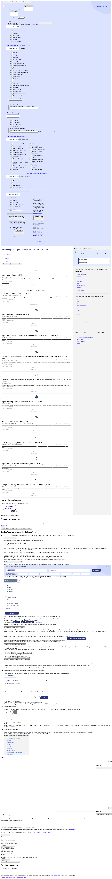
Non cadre (15, 202)
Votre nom (11, 848)
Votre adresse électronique (7, 851)
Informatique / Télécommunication (37, 146)
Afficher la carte (12, 263)
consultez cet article (37, 213)
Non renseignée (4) (17, 204)
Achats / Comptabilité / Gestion (20, 144)
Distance (6, 261)
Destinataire (3, 845)
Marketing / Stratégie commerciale (37, 152)
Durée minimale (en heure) (16, 130)
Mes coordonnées (55, 875)
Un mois (15, 39)
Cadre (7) (15, 200)
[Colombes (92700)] (14, 11)
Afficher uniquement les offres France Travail (23, 24)
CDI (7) (15, 52)
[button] (37, 277)
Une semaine (16, 35)
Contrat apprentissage (18, 63)
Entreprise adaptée (37, 215)
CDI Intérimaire (17, 59)
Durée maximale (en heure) (29, 130)
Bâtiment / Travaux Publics (19, 150)
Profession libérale (17, 95)
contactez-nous (72, 829)
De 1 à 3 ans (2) (17, 183)
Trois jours (15, 33)
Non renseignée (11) (18, 124)
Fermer (2, 527)
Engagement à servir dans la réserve (21, 85)
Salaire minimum (12, 209)
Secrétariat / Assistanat (37, 159)
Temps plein (16, 120)
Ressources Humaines (37, 155)
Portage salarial (17, 91)
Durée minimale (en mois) (16, 106)
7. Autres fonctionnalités (9, 706)
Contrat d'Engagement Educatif (20, 72)
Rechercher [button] (102, 6)
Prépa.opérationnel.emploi (19, 67)
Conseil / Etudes (17, 156)
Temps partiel (16, 122)
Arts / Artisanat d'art (18, 146)
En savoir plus (4, 525)
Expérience (13, 176)
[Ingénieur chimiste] (28, 6)
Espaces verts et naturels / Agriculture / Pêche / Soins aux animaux (20, 162)
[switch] (9, 21)
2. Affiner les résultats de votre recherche (13, 561)
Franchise (15, 87)
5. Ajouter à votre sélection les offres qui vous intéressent (17, 659)
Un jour (15, 31)
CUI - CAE (16, 81)
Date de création (13, 26)
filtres (13, 194)
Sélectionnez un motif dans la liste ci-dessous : (12, 820)
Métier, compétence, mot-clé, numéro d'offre (13, 10)
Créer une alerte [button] (51, 131)
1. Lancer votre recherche (10, 538)
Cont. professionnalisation (19, 65)
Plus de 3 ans (16, 185)
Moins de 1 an (16, 181)
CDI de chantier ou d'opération (20, 70)
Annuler (3, 835)
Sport (33, 167)
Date (6, 259)
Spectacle (34, 165)
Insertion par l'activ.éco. (19, 89)
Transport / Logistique (37, 169)
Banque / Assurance (18, 148)
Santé (33, 157)
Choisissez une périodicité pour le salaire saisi (19, 212)
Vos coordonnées (5, 848)
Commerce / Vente (17, 152)
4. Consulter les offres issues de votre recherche (15, 644)
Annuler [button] (8, 877)
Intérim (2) (15, 57)
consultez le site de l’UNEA (38, 234)
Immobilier (16, 169)
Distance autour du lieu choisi (11, 17)
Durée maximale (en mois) (28, 106)
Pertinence (7, 258)
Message (3, 854)
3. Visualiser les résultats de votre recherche (14, 627)
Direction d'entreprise (18, 158)
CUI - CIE (15, 83)
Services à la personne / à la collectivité (38, 162)
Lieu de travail (6, 15)
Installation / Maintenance (38, 149)
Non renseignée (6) (17, 187)
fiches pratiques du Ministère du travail (41, 832)
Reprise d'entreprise (18, 98)
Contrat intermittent (18, 74)
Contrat (13, 48)
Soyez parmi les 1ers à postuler (16, 216)
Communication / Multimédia (20, 154)
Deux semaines (17, 37)
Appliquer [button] (18, 45)
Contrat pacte (16, 76)
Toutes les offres (17, 41)
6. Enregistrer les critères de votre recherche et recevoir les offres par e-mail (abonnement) (24, 670)
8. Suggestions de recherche (10, 729)
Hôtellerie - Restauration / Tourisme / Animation (19, 166)
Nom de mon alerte (5, 871)
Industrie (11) (35, 144)
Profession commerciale (19, 93)
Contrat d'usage (17, 78)
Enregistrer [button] (20, 877)
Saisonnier (15, 61)
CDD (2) (15, 55)
